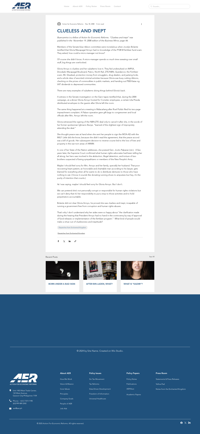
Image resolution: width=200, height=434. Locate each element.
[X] (185, 422)
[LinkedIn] (189, 422)
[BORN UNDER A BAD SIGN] (62, 270)
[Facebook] (181, 422)
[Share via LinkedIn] (70, 241)
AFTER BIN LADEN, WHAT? (99, 284)
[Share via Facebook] (58, 241)
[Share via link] (75, 241)
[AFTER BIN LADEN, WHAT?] (100, 270)
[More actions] (141, 24)
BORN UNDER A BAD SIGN (61, 284)
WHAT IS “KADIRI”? (133, 284)
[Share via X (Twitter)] (64, 241)
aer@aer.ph (17, 408)
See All (151, 257)
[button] (91, 6)
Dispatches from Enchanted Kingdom (72, 227)
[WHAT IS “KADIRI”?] (137, 270)
